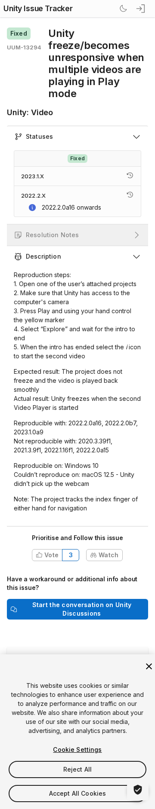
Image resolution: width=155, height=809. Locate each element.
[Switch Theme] (123, 9)
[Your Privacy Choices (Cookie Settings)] (138, 789)
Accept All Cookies (77, 793)
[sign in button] (141, 8)
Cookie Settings (77, 749)
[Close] (149, 666)
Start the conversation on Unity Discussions (82, 609)
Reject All (77, 769)
